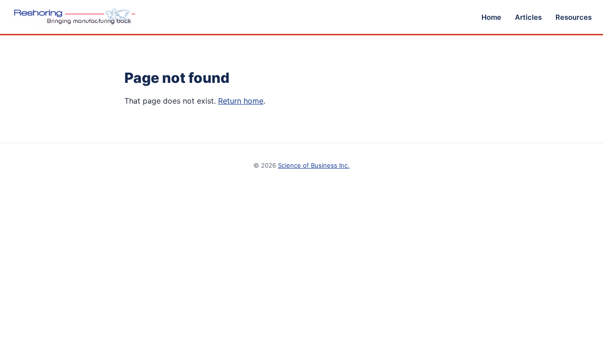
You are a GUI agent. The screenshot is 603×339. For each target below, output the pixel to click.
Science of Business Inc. (314, 165)
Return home (240, 100)
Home (491, 17)
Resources (573, 17)
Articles (528, 17)
